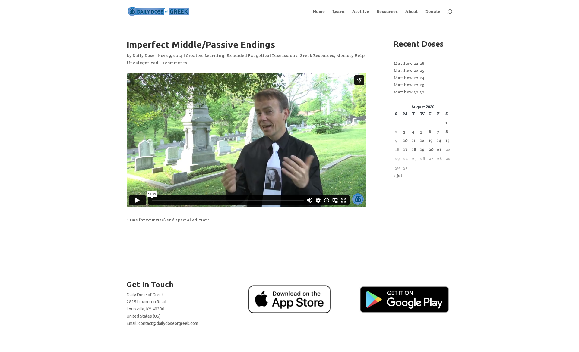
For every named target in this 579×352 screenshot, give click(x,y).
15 (447, 140)
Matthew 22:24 (409, 77)
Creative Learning (205, 55)
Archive (360, 11)
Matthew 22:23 (409, 84)
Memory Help (350, 55)
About (411, 11)
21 (439, 149)
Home (319, 11)
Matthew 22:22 (409, 92)
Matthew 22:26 (409, 63)
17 (405, 149)
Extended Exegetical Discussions (261, 55)
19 (422, 149)
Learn (338, 11)
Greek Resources (316, 55)
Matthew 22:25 (409, 70)
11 (414, 140)
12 (422, 140)
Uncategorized (142, 62)
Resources (387, 11)
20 (431, 149)
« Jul (398, 175)
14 (439, 140)
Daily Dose (143, 55)
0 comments (174, 62)
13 (430, 140)
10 (405, 140)
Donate (432, 11)
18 (414, 149)
